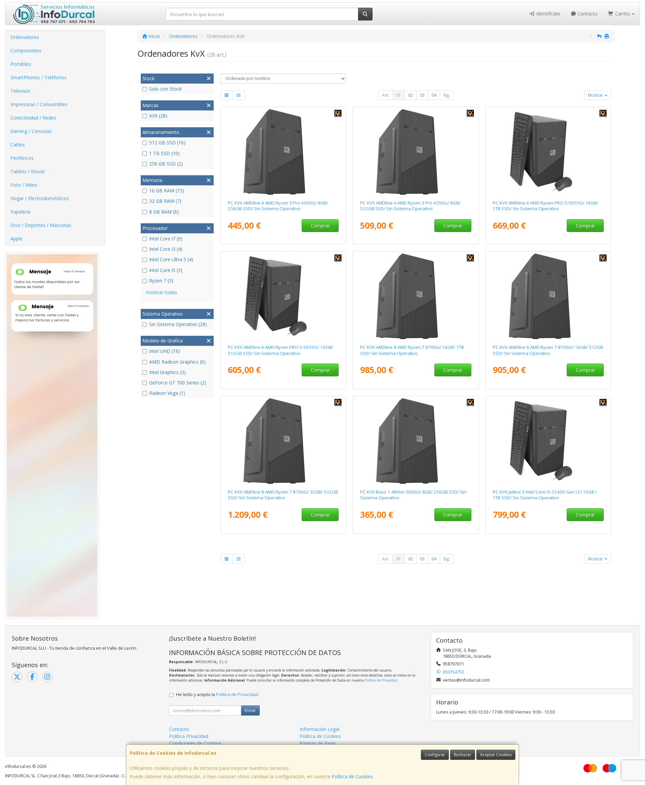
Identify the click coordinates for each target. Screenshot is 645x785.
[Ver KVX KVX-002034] (415, 296)
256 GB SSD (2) (166, 163)
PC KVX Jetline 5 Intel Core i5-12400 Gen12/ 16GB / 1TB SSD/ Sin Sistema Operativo (545, 495)
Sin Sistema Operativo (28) (178, 324)
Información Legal (319, 729)
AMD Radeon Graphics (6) (177, 362)
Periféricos (22, 158)
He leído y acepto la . (217, 694)
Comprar (320, 225)
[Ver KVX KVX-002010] (283, 296)
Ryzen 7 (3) (161, 280)
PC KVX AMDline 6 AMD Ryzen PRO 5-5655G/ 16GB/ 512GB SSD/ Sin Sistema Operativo (280, 350)
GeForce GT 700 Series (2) (177, 382)
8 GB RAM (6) (164, 212)
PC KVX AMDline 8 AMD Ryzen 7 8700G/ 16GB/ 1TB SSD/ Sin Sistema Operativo (412, 350)
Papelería (20, 212)
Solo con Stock (165, 89)
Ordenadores (24, 37)
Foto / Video (23, 185)
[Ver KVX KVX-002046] (415, 152)
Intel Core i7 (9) (165, 238)
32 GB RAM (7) (165, 201)
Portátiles (20, 64)
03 (422, 95)
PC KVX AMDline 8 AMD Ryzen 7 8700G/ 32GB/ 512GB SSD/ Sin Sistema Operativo (283, 495)
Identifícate (547, 13)
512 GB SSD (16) (167, 142)
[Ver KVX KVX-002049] (415, 441)
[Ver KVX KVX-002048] (283, 152)
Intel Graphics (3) (167, 372)
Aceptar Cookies (496, 754)
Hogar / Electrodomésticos (39, 198)
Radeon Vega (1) (167, 393)
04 (434, 95)
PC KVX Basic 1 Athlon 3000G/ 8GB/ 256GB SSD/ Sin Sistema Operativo (413, 495)
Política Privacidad (188, 736)
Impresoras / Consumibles (39, 104)
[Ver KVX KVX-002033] (548, 296)
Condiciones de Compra (195, 743)
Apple (16, 238)
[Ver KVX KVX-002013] (548, 152)
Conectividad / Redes (33, 117)
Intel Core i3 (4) (165, 249)
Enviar (250, 710)
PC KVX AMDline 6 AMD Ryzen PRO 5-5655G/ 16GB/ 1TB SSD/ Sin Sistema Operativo (545, 206)
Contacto (587, 13)
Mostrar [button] (596, 95)
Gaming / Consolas (31, 131)
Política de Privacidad (381, 680)
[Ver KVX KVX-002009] (548, 441)
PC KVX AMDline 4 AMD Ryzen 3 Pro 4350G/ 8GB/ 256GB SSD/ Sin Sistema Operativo (278, 206)
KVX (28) (158, 115)
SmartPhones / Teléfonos (38, 77)
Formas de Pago (318, 743)
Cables (17, 144)
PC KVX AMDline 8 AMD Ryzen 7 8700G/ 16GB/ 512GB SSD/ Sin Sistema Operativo (548, 350)
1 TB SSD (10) (164, 153)
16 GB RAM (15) (166, 190)
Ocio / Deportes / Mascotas (40, 225)
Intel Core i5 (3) (165, 270)
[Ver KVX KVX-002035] (283, 441)
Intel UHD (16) (164, 351)
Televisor (20, 91)
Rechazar (462, 754)
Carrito (622, 13)
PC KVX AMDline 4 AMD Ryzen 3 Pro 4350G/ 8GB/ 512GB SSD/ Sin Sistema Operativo (410, 206)
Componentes (25, 50)
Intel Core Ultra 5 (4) (171, 259)
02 (410, 95)
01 (398, 95)
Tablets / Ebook (27, 171)
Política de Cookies (352, 776)
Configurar (435, 754)
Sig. (446, 95)
